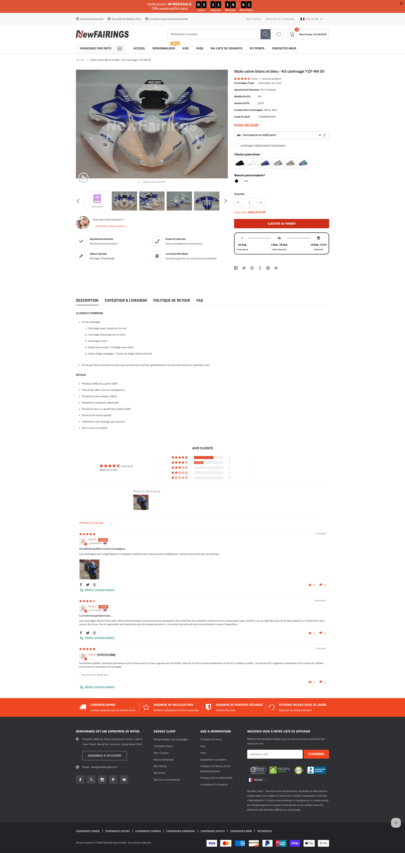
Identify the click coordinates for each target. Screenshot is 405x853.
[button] (311, 19)
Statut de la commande (280, 19)
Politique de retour (171, 300)
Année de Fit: (242, 103)
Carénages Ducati (213, 831)
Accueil (139, 48)
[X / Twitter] (244, 267)
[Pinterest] (252, 267)
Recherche (264, 831)
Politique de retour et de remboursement (215, 769)
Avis (185, 48)
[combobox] (281, 135)
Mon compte (253, 19)
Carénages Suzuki (117, 831)
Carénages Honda (88, 831)
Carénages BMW (241, 831)
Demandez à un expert (105, 756)
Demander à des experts (110, 226)
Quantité (239, 194)
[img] (87, 534)
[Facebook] (236, 267)
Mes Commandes (164, 759)
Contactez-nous (284, 48)
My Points (257, 48)
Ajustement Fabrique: (247, 89)
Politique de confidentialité (216, 777)
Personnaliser (164, 48)
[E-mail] (276, 267)
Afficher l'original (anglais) (100, 589)
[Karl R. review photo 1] (89, 569)
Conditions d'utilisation (214, 784)
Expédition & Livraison (126, 300)
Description (87, 300)
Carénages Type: (244, 82)
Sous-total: (240, 212)
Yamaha (271, 89)
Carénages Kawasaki (181, 831)
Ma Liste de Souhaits (226, 48)
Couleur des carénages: (248, 110)
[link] (279, 34)
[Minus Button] (238, 202)
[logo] (102, 34)
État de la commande (167, 779)
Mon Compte (161, 752)
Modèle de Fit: (242, 96)
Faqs (199, 48)
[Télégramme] (268, 267)
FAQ (199, 300)
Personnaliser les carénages (171, 739)
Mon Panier (160, 766)
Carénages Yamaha (148, 831)
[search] (266, 34)
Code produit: (242, 116)
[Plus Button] (260, 202)
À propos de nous (211, 739)
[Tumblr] (260, 267)
